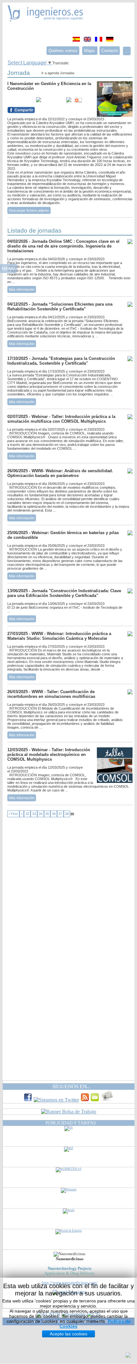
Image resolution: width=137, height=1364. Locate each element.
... (127, 51)
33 (34, 814)
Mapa (90, 50)
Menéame (20, 100)
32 (27, 814)
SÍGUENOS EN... (71, 1086)
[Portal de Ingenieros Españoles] (45, 20)
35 (47, 814)
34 (40, 814)
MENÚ (8, 268)
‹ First (13, 814)
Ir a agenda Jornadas (58, 73)
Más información (21, 289)
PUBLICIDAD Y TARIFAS (71, 1122)
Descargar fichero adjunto (29, 210)
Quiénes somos (62, 50)
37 (60, 814)
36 (54, 814)
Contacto (109, 50)
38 (67, 814)
